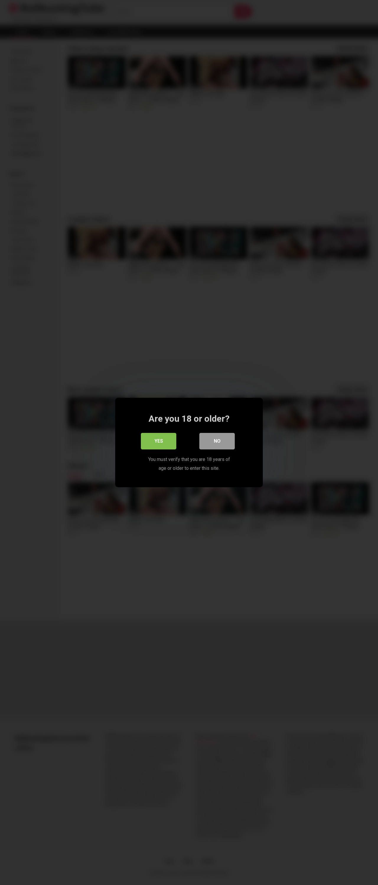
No (217, 441)
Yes (158, 441)
